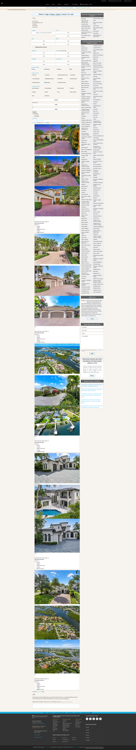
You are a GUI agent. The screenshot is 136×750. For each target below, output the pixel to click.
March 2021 (88, 740)
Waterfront (47, 95)
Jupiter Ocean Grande (85, 245)
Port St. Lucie (77, 725)
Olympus (95, 103)
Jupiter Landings (84, 239)
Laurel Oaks (83, 276)
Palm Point (95, 115)
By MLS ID (74, 739)
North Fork (95, 76)
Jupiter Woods (84, 261)
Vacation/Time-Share (62, 82)
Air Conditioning (48, 88)
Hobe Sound (55, 720)
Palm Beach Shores (66, 726)
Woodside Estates (96, 288)
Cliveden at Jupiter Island (86, 122)
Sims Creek (95, 214)
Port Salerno (55, 728)
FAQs (37, 722)
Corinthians (83, 131)
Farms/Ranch (72, 74)
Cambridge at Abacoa (85, 98)
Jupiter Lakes (84, 237)
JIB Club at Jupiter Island (86, 199)
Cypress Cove (84, 140)
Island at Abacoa (84, 194)
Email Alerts (35, 25)
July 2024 (87, 727)
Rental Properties (73, 78)
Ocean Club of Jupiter (97, 83)
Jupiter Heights (84, 226)
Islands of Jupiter (84, 30)
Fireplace (34, 91)
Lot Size (58, 50)
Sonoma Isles (96, 217)
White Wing (95, 271)
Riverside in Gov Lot (97, 168)
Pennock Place (96, 129)
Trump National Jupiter (97, 241)
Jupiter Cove (83, 212)
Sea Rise (95, 197)
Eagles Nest (83, 142)
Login (33, 18)
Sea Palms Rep (96, 195)
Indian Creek (83, 188)
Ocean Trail (95, 94)
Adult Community (35, 88)
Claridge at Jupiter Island (86, 120)
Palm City (54, 726)
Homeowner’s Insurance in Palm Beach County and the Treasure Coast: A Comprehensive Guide (91, 395)
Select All (34, 74)
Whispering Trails (96, 269)
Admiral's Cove (84, 50)
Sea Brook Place (96, 189)
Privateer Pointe (96, 149)
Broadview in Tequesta (85, 96)
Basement (72, 88)
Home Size (34, 50)
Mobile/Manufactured (49, 78)
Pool (58, 91)
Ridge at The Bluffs (97, 159)
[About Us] (83, 300)
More (92, 318)
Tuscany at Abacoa (97, 243)
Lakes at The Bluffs (85, 269)
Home (9, 9)
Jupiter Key (83, 235)
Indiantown (55, 723)
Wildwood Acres (96, 273)
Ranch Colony (96, 25)
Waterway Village (96, 264)
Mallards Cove (96, 53)
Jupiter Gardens (84, 222)
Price (57, 30)
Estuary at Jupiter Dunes (86, 153)
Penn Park (95, 127)
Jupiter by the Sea (85, 209)
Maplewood (95, 61)
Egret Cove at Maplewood (86, 149)
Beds (33, 38)
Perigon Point (96, 133)
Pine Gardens (96, 137)
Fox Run (83, 157)
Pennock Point (96, 131)
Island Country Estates (85, 28)
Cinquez (83, 118)
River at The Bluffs (97, 164)
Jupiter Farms (84, 220)
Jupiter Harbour (84, 224)
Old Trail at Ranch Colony (98, 18)
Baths (57, 38)
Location (33, 30)
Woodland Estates (96, 286)
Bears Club (83, 72)
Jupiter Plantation (84, 249)
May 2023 (87, 735)
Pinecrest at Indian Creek (98, 135)
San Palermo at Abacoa (98, 182)
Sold (71, 69)
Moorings (83, 37)
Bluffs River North (85, 87)
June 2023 (87, 732)
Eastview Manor (84, 147)
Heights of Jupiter (84, 178)
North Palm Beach (66, 724)
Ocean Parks (95, 85)
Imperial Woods (84, 186)
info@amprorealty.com (127, 0)
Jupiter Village (84, 258)
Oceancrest (95, 101)
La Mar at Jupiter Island (86, 266)
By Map (54, 739)
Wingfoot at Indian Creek (98, 284)
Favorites (34, 24)
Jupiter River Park (85, 253)
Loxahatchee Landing (85, 289)
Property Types (35, 73)
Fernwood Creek (84, 155)
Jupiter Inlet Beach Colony (67, 723)
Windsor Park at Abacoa (98, 278)
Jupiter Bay (83, 207)
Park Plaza (95, 117)
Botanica (83, 89)
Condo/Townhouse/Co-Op (63, 74)
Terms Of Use (77, 712)
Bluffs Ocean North (85, 83)
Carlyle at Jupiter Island (86, 107)
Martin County (56, 719)
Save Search (35, 21)
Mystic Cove (95, 69)
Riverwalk (95, 177)
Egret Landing (84, 151)
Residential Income (36, 82)
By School (54, 741)
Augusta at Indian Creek (86, 60)
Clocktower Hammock (85, 124)
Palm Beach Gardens (66, 725)
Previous (39, 122)
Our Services (50, 712)
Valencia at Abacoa (97, 245)
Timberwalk (95, 234)
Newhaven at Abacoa (97, 74)
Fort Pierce (77, 720)
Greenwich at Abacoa (85, 168)
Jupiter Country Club (85, 211)
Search (34, 111)
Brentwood (83, 91)
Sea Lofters (95, 193)
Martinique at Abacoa (97, 65)
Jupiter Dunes (84, 218)
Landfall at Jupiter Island (86, 270)
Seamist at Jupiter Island (98, 203)
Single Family (47, 82)
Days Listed (58, 59)
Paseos (94, 119)
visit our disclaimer (47, 747)
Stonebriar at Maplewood (98, 226)
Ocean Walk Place (97, 99)
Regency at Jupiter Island (98, 155)
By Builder (74, 737)
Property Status (35, 67)
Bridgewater (83, 18)
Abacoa (82, 46)
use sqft (64, 50)
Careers (44, 712)
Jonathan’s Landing (85, 205)
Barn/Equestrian (61, 88)
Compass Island (84, 24)
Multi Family (60, 78)
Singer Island (65, 729)
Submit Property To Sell (86, 712)
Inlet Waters (83, 190)
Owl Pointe (95, 109)
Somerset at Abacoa (97, 216)
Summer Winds (96, 228)
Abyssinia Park (84, 48)
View (33, 95)
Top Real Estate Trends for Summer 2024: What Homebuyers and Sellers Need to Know (92, 406)
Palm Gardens (96, 113)
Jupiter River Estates (85, 251)
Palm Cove (95, 111)
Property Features (36, 86)
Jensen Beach (55, 724)
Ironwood (83, 192)
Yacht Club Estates (97, 292)
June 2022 (87, 737)
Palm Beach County (66, 719)
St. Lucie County (78, 719)
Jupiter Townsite (84, 257)
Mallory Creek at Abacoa (98, 55)
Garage (46, 91)
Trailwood (95, 239)
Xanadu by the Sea (97, 290)
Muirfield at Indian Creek (98, 67)
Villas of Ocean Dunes (97, 251)
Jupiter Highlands (84, 228)
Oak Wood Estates (97, 81)
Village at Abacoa (96, 249)
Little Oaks (83, 278)
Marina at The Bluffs (97, 63)
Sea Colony (95, 191)
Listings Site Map (76, 747)
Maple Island (95, 57)
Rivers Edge (95, 33)
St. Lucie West (77, 726)
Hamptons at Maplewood (86, 170)
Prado (94, 20)
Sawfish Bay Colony (97, 187)
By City (54, 737)
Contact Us (35, 27)
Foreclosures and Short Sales (60, 712)
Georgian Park (84, 159)
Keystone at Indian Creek (86, 265)
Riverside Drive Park (97, 166)
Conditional (47, 69)
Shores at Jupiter (96, 212)
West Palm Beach (66, 730)
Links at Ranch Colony (85, 35)
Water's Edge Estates (97, 262)
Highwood (83, 184)
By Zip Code (64, 737)
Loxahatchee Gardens (85, 287)
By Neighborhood (65, 739)
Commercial (47, 74)
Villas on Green (96, 253)
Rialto (94, 157)
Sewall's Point (55, 729)
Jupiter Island (55, 725)
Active (34, 69)
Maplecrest (95, 59)
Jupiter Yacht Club (85, 262)
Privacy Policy (70, 712)
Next (48, 122)
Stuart (54, 730)
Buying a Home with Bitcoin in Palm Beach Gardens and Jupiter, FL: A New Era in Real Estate (90, 401)
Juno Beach (65, 720)
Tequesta (64, 728)
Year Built (34, 59)
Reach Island (95, 31)
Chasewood (83, 116)
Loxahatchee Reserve (97, 45)
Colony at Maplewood (85, 126)
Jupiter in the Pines (85, 230)
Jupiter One (83, 247)
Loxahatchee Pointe (85, 293)
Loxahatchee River (97, 47)
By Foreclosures (65, 741)
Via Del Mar (95, 247)
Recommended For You (37, 22)
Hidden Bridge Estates (85, 26)
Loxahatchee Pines (85, 291)
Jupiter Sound (84, 255)
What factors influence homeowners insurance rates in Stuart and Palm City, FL (91, 389)
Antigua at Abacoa (85, 55)
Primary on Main (73, 91)
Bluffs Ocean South (85, 85)
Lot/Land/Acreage (36, 78)
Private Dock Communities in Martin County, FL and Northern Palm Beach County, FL (92, 385)
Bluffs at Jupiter (84, 81)
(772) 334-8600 (103, 0)
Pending (59, 69)
